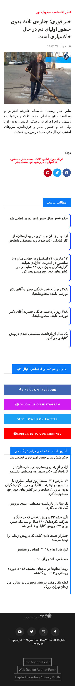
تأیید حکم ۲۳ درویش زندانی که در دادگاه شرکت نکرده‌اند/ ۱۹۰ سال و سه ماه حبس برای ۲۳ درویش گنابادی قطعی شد (39, 521)
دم (31, 161)
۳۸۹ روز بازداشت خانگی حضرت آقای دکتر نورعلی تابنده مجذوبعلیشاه (38, 291)
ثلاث (38, 159)
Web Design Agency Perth (37, 669)
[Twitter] (31, 631)
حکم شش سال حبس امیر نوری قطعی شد (39, 218)
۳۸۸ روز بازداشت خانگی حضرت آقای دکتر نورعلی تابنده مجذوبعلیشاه (38, 313)
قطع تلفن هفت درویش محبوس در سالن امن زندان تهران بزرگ (37, 584)
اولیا (60, 159)
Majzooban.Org (35, 640)
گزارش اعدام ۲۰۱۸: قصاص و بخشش (42, 549)
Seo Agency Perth (37, 662)
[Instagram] (43, 631)
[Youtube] (19, 631)
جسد (31, 159)
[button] (66, 172)
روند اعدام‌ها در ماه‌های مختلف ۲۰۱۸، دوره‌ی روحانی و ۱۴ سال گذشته (37, 570)
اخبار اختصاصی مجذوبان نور (54, 12)
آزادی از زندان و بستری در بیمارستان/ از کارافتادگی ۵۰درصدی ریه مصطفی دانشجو (38, 238)
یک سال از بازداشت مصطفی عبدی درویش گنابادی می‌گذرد (38, 335)
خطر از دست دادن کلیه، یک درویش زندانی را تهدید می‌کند (37, 537)
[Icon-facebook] (55, 631)
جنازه (23, 159)
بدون (53, 159)
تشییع (45, 159)
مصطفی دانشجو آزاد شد (51, 558)
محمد (25, 161)
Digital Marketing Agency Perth (37, 677)
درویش (39, 161)
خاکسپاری (51, 161)
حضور (14, 159)
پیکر (17, 161)
